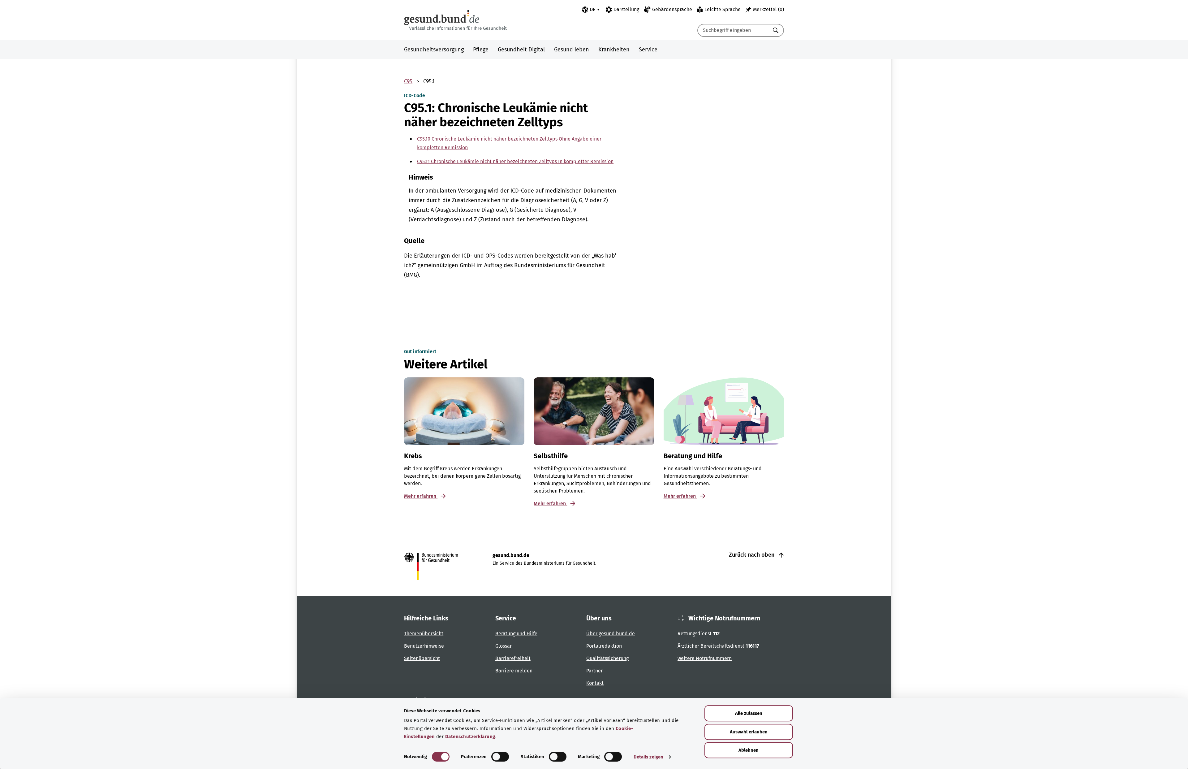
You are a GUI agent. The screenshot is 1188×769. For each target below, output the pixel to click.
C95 (408, 81)
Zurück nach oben (752, 554)
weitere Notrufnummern (705, 658)
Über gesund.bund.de (610, 633)
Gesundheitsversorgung (434, 49)
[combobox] (732, 30)
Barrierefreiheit (513, 658)
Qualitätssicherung (607, 658)
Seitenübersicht (422, 658)
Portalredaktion (604, 646)
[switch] (500, 757)
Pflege (481, 49)
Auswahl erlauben (749, 732)
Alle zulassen (748, 713)
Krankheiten (614, 49)
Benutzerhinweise (424, 646)
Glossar (503, 646)
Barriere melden (513, 671)
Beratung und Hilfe (516, 633)
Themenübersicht (423, 633)
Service (648, 49)
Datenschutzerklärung (470, 736)
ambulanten (440, 190)
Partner (594, 671)
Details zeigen (648, 757)
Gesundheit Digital (521, 49)
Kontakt (595, 683)
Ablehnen (748, 750)
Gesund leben (571, 49)
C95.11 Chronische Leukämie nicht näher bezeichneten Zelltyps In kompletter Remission (515, 161)
